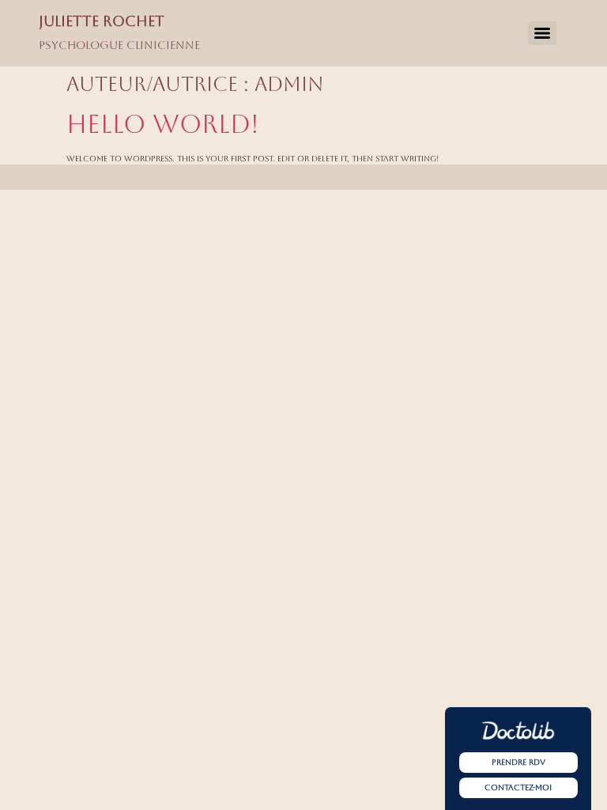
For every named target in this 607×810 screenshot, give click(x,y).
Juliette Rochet (101, 21)
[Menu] (542, 33)
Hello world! (162, 123)
